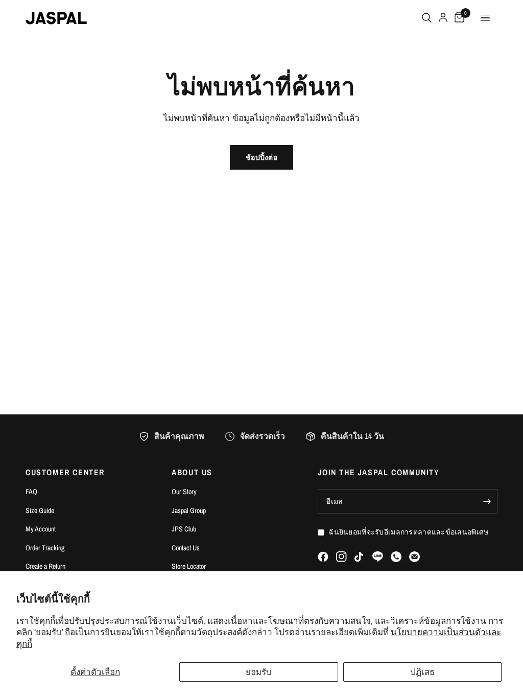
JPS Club (184, 528)
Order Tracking (45, 547)
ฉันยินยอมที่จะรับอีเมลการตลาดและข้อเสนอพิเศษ (408, 532)
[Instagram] (341, 556)
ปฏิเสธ (422, 672)
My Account (41, 528)
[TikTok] (359, 557)
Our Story (184, 491)
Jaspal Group (189, 510)
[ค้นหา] (426, 18)
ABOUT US (192, 472)
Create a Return (45, 566)
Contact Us (186, 547)
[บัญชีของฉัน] (443, 18)
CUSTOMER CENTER (65, 472)
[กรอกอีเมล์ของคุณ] (487, 501)
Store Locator (189, 566)
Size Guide (40, 510)
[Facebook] (323, 556)
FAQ (31, 491)
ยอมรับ (259, 672)
